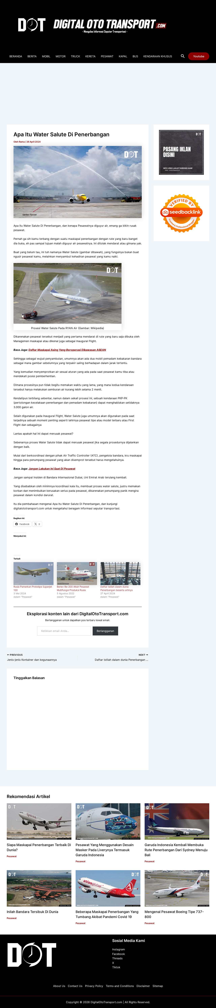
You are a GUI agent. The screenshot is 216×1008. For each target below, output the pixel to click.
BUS (135, 56)
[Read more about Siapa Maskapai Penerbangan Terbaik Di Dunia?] (39, 821)
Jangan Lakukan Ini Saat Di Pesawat (52, 468)
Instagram (118, 949)
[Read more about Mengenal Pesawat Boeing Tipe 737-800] (177, 888)
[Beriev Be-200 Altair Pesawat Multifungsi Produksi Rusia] (77, 573)
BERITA (32, 56)
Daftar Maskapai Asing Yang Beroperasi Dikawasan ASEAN (67, 350)
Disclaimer (143, 986)
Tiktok (116, 967)
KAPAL (123, 56)
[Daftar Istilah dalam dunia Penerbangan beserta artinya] (120, 573)
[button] (183, 56)
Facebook (118, 954)
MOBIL (46, 56)
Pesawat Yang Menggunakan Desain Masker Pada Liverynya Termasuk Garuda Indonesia (105, 850)
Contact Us (75, 986)
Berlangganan (105, 631)
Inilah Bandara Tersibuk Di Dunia (32, 912)
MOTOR (60, 56)
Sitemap (158, 986)
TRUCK (75, 56)
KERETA (90, 56)
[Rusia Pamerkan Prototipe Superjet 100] (33, 573)
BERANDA (15, 56)
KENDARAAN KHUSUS (157, 56)
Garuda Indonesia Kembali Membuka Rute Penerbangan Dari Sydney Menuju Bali (176, 850)
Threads (117, 958)
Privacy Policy (94, 986)
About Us (59, 986)
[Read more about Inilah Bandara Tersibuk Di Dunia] (39, 888)
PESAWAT (107, 56)
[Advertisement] (108, 88)
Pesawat (12, 856)
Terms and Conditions (120, 986)
